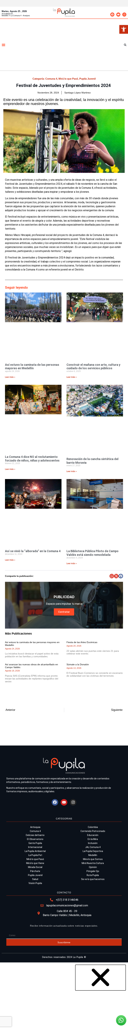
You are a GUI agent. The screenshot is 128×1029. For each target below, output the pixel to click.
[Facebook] (112, 15)
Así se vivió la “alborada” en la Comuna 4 (33, 551)
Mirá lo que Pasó (68, 78)
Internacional (35, 847)
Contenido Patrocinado (92, 831)
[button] (123, 29)
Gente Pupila (35, 843)
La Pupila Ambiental (35, 851)
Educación (92, 835)
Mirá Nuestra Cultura (93, 863)
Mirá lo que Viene (35, 863)
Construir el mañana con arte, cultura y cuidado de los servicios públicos (93, 366)
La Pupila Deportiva (93, 851)
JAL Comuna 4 (92, 847)
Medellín (92, 855)
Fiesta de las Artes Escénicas (81, 642)
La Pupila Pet (35, 855)
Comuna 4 (51, 78)
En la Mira (93, 839)
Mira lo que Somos (93, 859)
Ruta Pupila (93, 875)
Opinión (93, 867)
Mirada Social (35, 867)
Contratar (64, 611)
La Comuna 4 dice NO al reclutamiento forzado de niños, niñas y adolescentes (32, 458)
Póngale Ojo (92, 871)
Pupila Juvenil (87, 78)
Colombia (93, 827)
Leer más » (10, 377)
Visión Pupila (35, 883)
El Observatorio (35, 839)
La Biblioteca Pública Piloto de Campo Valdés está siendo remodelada (92, 552)
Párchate (35, 871)
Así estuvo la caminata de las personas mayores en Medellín (32, 366)
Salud (35, 879)
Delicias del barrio (35, 835)
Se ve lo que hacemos (92, 879)
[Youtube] (118, 15)
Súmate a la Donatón (77, 664)
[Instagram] (124, 15)
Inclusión (93, 843)
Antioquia (35, 827)
